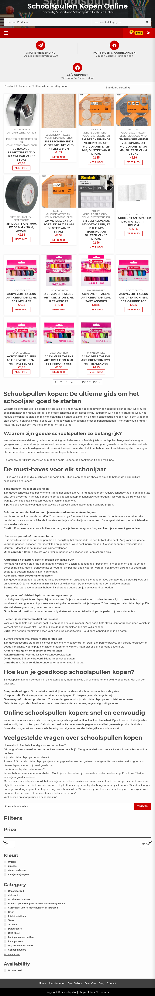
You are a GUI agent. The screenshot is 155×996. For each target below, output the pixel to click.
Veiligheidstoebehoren (59, 138)
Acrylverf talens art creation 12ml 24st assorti (96, 297)
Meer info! (21, 168)
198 (95, 382)
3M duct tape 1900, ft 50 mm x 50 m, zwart (21, 227)
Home (42, 983)
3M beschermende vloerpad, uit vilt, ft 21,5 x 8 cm (59, 145)
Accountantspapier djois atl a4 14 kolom (134, 221)
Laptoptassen (20, 129)
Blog (101, 983)
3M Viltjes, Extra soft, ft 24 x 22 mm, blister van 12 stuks (58, 226)
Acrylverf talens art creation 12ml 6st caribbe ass (133, 297)
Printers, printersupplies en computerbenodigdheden (21, 142)
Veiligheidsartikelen (58, 135)
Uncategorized (134, 214)
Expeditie (15, 217)
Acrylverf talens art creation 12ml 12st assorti (59, 297)
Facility (57, 131)
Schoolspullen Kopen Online (77, 6)
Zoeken (142, 806)
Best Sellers (75, 983)
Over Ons (90, 983)
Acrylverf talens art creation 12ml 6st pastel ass (21, 360)
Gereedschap (21, 220)
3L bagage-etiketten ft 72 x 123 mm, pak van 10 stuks (21, 154)
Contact (111, 983)
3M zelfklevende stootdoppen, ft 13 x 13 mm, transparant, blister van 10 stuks (96, 230)
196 (84, 382)
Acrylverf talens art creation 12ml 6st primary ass (59, 360)
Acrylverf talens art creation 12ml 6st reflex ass (96, 360)
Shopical (84, 992)
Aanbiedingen (57, 983)
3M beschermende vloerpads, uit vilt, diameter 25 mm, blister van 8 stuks (96, 146)
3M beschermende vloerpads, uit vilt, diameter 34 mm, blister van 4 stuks (133, 146)
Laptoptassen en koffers (21, 133)
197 (89, 382)
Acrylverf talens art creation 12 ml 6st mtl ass (21, 297)
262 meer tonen (12, 954)
